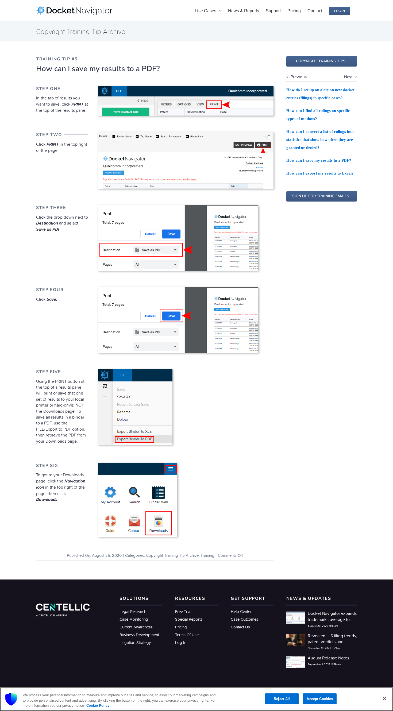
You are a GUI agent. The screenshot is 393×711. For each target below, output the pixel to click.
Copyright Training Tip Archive (172, 555)
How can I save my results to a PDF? (318, 160)
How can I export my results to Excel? (320, 173)
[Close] (384, 698)
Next (348, 77)
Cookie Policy (97, 706)
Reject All (282, 699)
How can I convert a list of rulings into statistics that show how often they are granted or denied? (320, 139)
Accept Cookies (320, 699)
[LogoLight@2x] (63, 606)
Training (207, 555)
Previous (299, 77)
